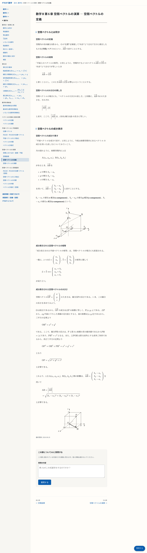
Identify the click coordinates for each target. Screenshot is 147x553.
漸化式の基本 (7, 67)
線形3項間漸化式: (8, 83)
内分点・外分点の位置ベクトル (13, 135)
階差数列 (6, 45)
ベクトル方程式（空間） (11, 187)
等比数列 (6, 35)
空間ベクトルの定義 (9, 160)
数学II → (6, 16)
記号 (4, 38)
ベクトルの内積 (8, 142)
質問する (44, 482)
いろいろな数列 (8, 42)
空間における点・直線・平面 (12, 153)
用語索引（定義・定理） (10, 197)
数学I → (5, 9)
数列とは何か (7, 28)
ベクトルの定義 (8, 120)
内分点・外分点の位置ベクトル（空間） (13, 172)
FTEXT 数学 (7, 2)
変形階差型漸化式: (8, 77)
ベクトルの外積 (8, 184)
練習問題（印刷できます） (11, 194)
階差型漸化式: (6, 70)
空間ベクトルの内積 (9, 180)
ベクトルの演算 (8, 124)
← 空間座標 (40, 501)
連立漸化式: (13, 95)
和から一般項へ (8, 49)
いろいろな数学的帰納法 (11, 112)
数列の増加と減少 (9, 56)
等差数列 (6, 31)
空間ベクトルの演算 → (98, 501)
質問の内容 (42, 463)
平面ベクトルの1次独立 (11, 138)
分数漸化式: (8, 90)
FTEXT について (8, 201)
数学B (20, 3)
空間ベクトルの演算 (9, 163)
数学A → (6, 13)
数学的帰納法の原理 (9, 105)
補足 (4, 59)
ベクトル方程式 (8, 145)
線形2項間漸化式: (8, 73)
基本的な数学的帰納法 (10, 109)
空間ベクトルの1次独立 (11, 177)
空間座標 (6, 156)
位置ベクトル (7, 131)
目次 (15, 3)
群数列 (5, 52)
